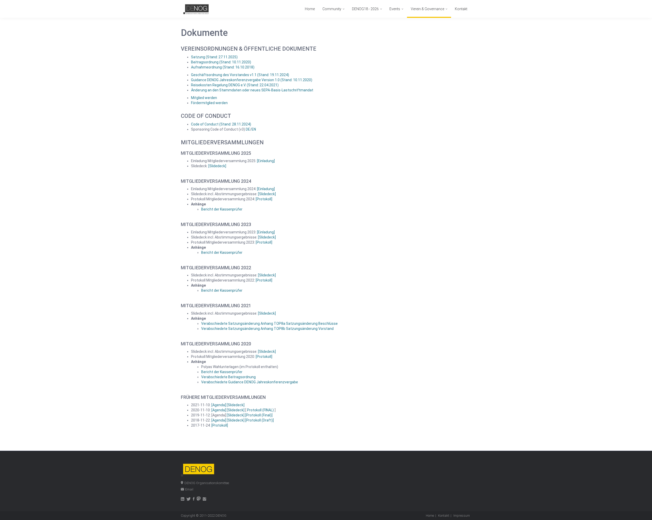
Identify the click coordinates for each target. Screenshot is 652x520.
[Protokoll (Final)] (259, 415)
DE (248, 129)
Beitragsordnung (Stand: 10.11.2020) (221, 62)
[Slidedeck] (217, 166)
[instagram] (204, 499)
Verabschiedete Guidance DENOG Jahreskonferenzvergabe (249, 382)
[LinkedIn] (182, 499)
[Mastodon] (199, 499)
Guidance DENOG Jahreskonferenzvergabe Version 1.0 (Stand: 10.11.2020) (251, 80)
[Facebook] (194, 499)
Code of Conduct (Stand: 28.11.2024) (221, 124)
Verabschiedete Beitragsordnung (228, 377)
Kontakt (461, 9)
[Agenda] (219, 405)
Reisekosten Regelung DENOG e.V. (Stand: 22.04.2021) (235, 85)
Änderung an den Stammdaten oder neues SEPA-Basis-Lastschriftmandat (252, 90)
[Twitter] (188, 499)
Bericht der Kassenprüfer (221, 209)
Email (189, 489)
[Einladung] (266, 161)
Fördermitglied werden (209, 103)
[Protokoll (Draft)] (259, 420)
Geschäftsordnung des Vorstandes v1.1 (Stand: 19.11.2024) (240, 75)
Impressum (461, 515)
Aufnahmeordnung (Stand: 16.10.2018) (222, 67)
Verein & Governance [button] (428, 9)
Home (310, 9)
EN (254, 129)
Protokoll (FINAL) (261, 410)
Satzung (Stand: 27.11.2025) (214, 57)
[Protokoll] (264, 199)
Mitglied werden (204, 98)
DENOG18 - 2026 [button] (365, 9)
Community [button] (332, 9)
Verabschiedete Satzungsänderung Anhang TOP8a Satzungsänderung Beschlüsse (269, 323)
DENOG (220, 515)
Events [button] (395, 9)
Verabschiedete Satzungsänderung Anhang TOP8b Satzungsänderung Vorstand (267, 329)
